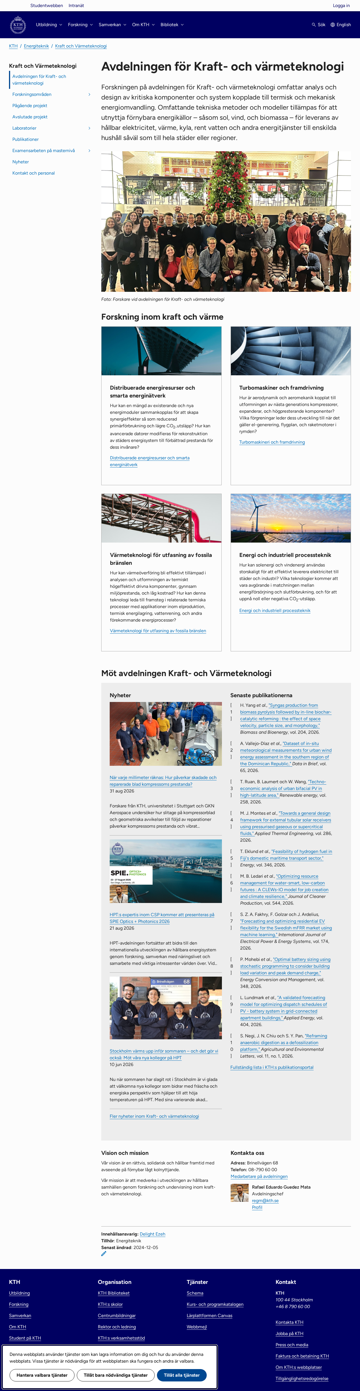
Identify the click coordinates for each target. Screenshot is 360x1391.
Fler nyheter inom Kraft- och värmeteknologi (154, 1116)
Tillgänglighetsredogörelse (302, 1378)
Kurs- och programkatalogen (215, 1304)
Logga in (341, 5)
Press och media (292, 1344)
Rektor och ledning (117, 1326)
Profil (257, 1207)
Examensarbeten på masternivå (43, 150)
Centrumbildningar (117, 1315)
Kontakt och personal (33, 173)
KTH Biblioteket (114, 1293)
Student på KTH (25, 1338)
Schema (195, 1293)
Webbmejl (197, 1326)
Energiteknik (36, 46)
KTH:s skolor (110, 1304)
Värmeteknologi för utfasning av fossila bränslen (158, 630)
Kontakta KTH (289, 1322)
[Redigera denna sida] (103, 1253)
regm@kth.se (265, 1200)
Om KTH (17, 1326)
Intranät (76, 5)
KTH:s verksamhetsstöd (121, 1338)
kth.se (18, 5)
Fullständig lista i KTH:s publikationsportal (272, 1067)
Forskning (18, 1304)
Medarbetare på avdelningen (259, 1176)
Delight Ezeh (152, 1234)
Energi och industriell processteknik (274, 610)
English (344, 24)
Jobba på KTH (289, 1333)
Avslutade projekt (30, 116)
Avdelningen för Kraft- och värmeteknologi (39, 80)
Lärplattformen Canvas (209, 1315)
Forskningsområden (31, 94)
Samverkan (20, 1315)
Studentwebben (46, 5)
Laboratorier (24, 128)
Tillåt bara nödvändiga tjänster (116, 1375)
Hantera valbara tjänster (42, 1375)
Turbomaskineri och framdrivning (272, 442)
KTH (13, 46)
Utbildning (19, 1293)
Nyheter (20, 161)
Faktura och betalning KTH (302, 1356)
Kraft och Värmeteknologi (81, 46)
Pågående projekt (29, 105)
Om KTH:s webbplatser (299, 1367)
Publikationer (25, 139)
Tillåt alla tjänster (182, 1375)
